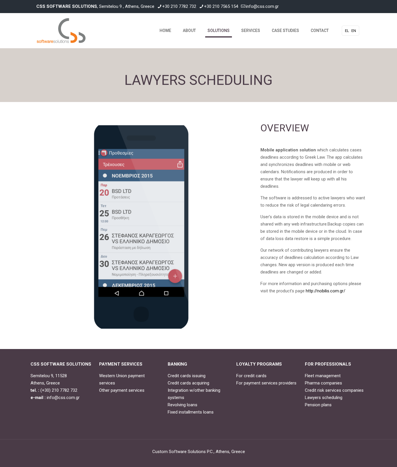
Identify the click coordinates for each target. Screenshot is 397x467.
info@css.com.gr (262, 6)
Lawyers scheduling (323, 397)
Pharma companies (323, 383)
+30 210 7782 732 (179, 6)
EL (347, 30)
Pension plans (318, 404)
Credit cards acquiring (188, 383)
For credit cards (251, 375)
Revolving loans (182, 404)
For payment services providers (266, 383)
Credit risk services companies (334, 390)
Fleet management (323, 375)
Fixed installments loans (191, 412)
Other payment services (121, 390)
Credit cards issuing (186, 375)
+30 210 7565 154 (221, 6)
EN (353, 30)
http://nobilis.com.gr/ (325, 291)
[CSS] (61, 30)
